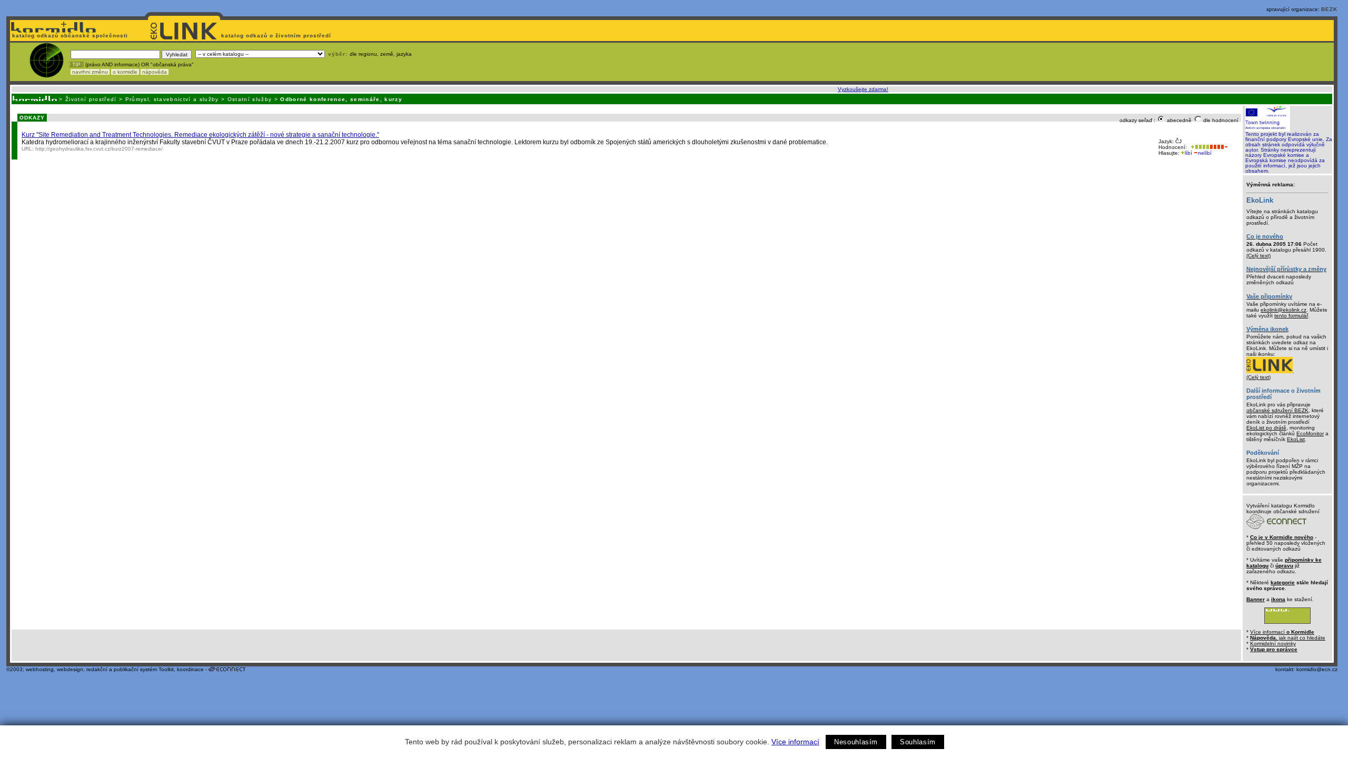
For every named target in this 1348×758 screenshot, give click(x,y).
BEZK (1329, 9)
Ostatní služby (249, 99)
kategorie (1283, 582)
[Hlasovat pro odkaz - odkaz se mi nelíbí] (1218, 147)
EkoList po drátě (1266, 428)
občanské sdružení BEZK (1277, 410)
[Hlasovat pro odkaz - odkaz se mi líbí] (1199, 147)
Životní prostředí (91, 99)
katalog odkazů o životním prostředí (277, 35)
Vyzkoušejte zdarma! (863, 89)
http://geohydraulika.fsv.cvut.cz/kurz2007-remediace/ (99, 149)
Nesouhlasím (856, 742)
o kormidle (125, 72)
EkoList (1296, 439)
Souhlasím (918, 742)
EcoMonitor (1310, 433)
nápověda (154, 72)
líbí (1188, 153)
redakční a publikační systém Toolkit (130, 669)
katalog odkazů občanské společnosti (69, 35)
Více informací (795, 741)
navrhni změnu (90, 72)
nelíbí (1205, 153)
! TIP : (76, 64)
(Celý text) (1258, 255)
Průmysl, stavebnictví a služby (172, 99)
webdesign (70, 669)
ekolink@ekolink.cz (1283, 310)
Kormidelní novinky (1273, 643)
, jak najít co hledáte (1287, 638)
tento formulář (1291, 315)
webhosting (40, 669)
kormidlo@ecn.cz (1316, 669)
